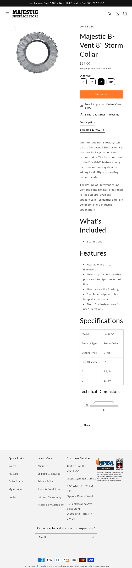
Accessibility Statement (51, 504)
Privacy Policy (45, 481)
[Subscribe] (93, 537)
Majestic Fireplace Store (42, 566)
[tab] (87, 123)
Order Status (16, 481)
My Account (16, 489)
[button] (7, 14)
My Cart (13, 473)
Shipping (84, 68)
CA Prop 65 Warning (49, 497)
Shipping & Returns (49, 473)
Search (12, 466)
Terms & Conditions (49, 489)
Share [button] (87, 425)
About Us (43, 466)
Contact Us (15, 497)
